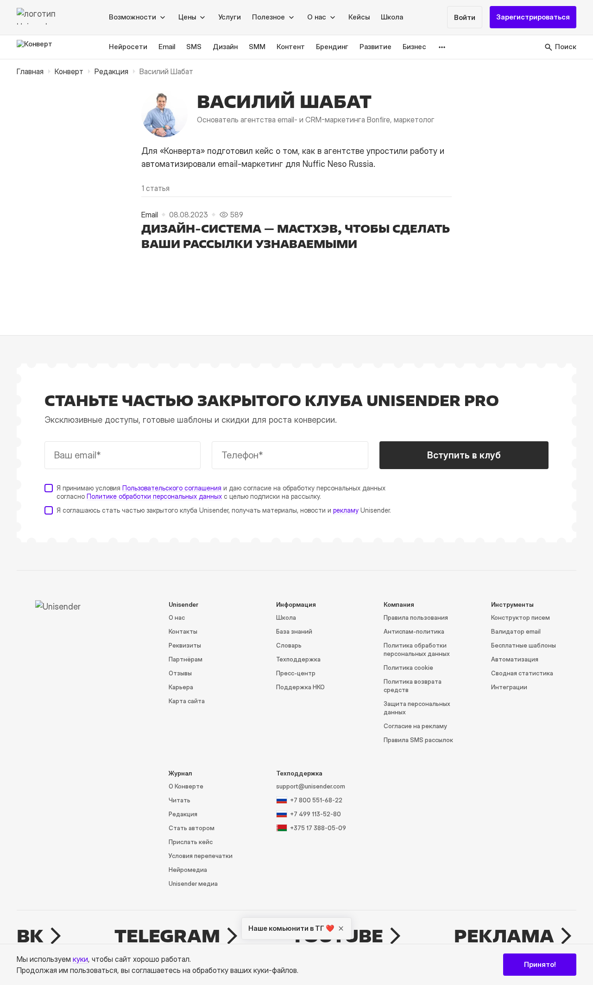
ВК (30, 936)
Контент (291, 47)
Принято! (540, 964)
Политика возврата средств (413, 685)
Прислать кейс (191, 841)
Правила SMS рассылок (418, 740)
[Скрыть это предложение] (341, 928)
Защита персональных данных (417, 708)
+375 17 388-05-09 (318, 828)
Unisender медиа (193, 883)
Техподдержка (298, 659)
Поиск (565, 47)
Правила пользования (416, 617)
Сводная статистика (522, 673)
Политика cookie (408, 667)
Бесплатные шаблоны (523, 645)
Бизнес (414, 47)
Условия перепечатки (201, 855)
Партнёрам (185, 659)
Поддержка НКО (300, 687)
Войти (464, 17)
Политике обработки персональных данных (154, 496)
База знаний (294, 631)
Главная (30, 71)
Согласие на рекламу (415, 726)
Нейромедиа (188, 869)
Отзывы (180, 673)
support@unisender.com (310, 786)
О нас (177, 617)
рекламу (346, 510)
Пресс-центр (295, 673)
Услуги (229, 17)
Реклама (504, 936)
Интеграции (509, 687)
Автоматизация (514, 659)
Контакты (183, 631)
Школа (392, 17)
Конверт (69, 71)
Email (166, 47)
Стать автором (191, 828)
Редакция (111, 71)
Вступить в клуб (464, 455)
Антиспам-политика (414, 631)
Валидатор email (516, 631)
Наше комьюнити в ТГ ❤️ (291, 928)
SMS (194, 47)
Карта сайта (187, 701)
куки (80, 959)
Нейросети (128, 47)
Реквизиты (185, 645)
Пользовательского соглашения (171, 488)
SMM (257, 47)
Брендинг (332, 47)
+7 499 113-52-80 (315, 814)
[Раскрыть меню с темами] (442, 47)
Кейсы (359, 17)
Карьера (181, 687)
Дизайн (225, 47)
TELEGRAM (167, 936)
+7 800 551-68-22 (316, 800)
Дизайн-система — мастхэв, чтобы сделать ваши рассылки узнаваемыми (295, 236)
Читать (179, 800)
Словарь (289, 645)
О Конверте (186, 786)
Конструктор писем (520, 617)
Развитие (375, 47)
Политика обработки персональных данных (417, 649)
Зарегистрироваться (533, 17)
